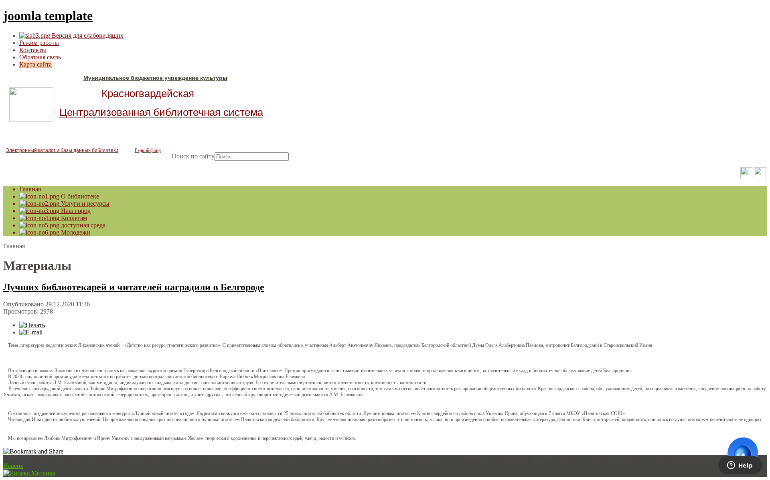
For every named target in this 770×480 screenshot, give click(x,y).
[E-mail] (31, 332)
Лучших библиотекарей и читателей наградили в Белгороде (133, 287)
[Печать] (32, 325)
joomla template (48, 15)
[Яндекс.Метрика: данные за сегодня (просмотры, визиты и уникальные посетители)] (29, 473)
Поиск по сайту (193, 156)
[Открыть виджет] (742, 452)
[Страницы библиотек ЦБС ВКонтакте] (760, 177)
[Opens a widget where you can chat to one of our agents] (740, 466)
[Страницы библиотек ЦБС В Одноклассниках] (746, 177)
